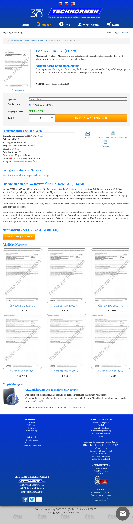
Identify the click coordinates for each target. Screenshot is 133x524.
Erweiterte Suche (32, 443)
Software (32, 428)
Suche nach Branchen (32, 445)
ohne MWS (125, 32)
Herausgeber (16, 40)
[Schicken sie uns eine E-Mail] (39, 499)
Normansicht (17, 90)
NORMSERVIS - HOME (101, 492)
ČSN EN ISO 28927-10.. (110, 371)
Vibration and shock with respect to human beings (26, 175)
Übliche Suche (32, 440)
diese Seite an (78, 407)
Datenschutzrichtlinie (101, 500)
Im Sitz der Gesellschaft (101, 459)
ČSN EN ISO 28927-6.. (66, 305)
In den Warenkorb (91, 118)
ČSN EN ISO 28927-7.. (110, 305)
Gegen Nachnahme (101, 428)
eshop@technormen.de (101, 456)
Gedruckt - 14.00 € (44, 105)
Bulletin (101, 474)
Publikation (32, 425)
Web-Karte (101, 490)
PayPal (101, 425)
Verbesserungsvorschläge (101, 495)
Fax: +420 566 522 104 (101, 453)
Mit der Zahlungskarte (101, 422)
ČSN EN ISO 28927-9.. (66, 371)
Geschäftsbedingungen (101, 498)
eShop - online (101, 448)
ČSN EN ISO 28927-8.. (22, 371)
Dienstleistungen (32, 431)
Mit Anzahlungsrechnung (101, 431)
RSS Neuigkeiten (101, 471)
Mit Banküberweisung (101, 433)
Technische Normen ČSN (36, 40)
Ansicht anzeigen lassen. (19, 236)
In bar (101, 436)
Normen (32, 422)
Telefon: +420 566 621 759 (101, 451)
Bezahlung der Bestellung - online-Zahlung (101, 442)
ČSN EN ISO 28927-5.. (22, 305)
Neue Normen (101, 468)
